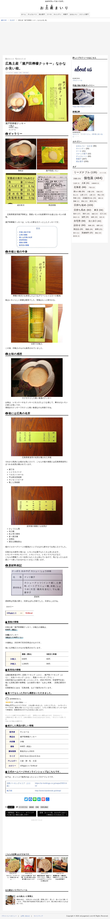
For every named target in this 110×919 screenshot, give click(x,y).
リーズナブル (9, 72)
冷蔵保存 (95, 183)
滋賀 (95, 213)
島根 (76, 198)
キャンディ (57, 14)
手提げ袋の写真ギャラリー (82, 106)
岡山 (101, 195)
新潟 (93, 201)
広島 (20, 72)
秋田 (102, 217)
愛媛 (76, 201)
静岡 (98, 229)
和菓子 (65, 14)
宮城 (100, 191)
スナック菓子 (84, 14)
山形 (83, 195)
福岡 (85, 217)
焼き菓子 (42, 14)
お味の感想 (23, 235)
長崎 (91, 225)
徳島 (100, 198)
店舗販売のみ (89, 198)
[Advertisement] (55, 38)
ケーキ (49, 14)
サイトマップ (38, 916)
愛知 (84, 201)
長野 (100, 225)
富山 (75, 195)
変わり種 (79, 191)
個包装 (16, 72)
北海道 (80, 187)
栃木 (76, 214)
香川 (76, 233)
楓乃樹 (9, 791)
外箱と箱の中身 (25, 232)
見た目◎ (94, 221)
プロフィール (77, 80)
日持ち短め (83, 205)
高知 (98, 233)
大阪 (90, 191)
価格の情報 (23, 242)
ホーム (23, 14)
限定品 (78, 229)
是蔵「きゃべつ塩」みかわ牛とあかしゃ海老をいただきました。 (53, 814)
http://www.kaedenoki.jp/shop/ (48, 791)
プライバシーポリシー (9, 916)
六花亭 (76, 183)
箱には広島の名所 (25, 237)
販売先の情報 (24, 245)
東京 (98, 210)
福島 (94, 217)
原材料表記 (23, 240)
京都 (77, 178)
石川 (103, 214)
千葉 (92, 187)
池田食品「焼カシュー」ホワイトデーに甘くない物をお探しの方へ (20, 814)
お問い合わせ (25, 916)
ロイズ (103, 172)
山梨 (92, 195)
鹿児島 (76, 236)
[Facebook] (30, 799)
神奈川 (76, 217)
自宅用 (80, 221)
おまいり (55, 8)
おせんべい (73, 14)
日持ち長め (25, 72)
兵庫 (85, 183)
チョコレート (32, 14)
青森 (89, 229)
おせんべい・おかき (84, 146)
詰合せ (80, 225)
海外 (86, 214)
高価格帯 (87, 233)
